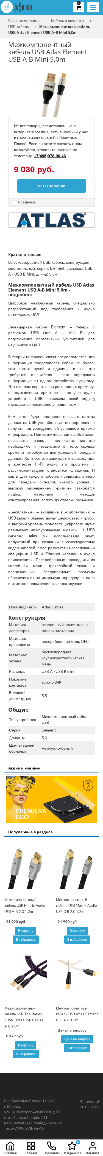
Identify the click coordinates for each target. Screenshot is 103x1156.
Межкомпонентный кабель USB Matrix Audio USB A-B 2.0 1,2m (24, 905)
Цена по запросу (77, 1039)
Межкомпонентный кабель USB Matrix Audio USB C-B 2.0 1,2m (76, 905)
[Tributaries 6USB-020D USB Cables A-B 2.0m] (25, 976)
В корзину (25, 931)
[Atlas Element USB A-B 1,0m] (77, 976)
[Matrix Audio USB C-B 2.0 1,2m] (77, 867)
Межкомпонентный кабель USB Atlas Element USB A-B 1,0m (77, 1014)
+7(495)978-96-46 (50, 155)
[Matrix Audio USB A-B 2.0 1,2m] (25, 867)
